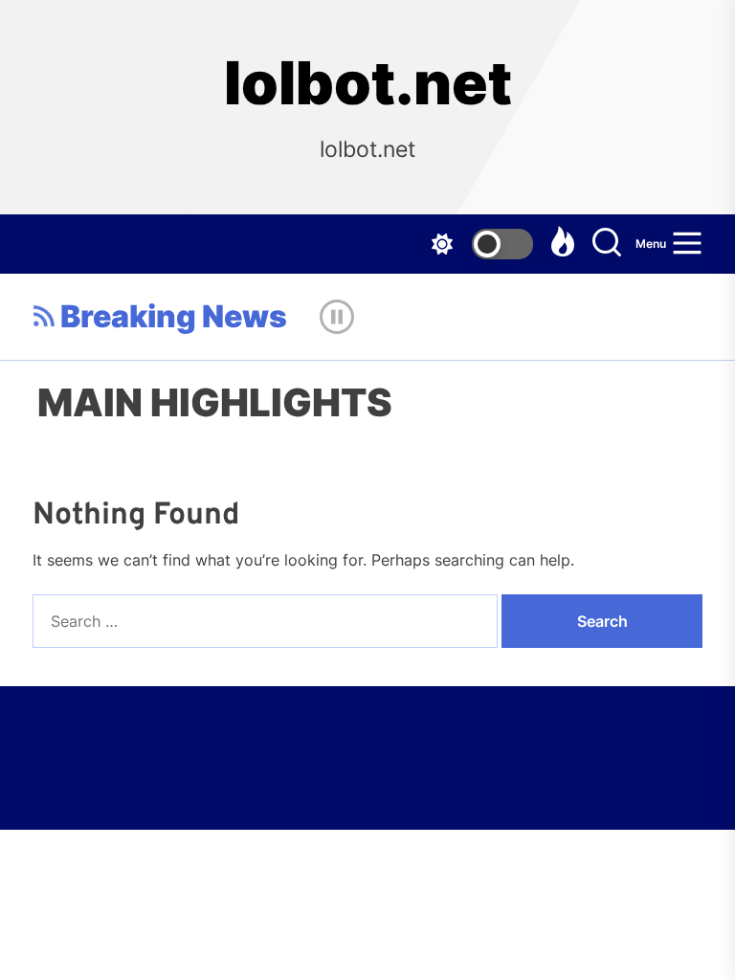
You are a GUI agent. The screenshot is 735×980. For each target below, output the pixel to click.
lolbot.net (368, 83)
